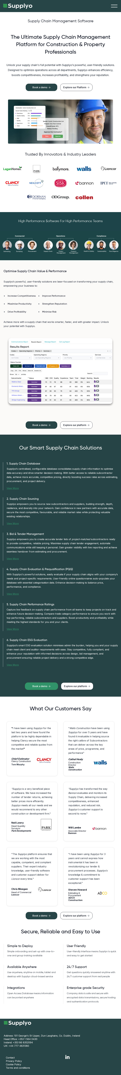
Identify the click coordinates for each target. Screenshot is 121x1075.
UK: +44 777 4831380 (16, 1046)
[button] (114, 6)
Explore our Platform (76, 87)
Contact (10, 1057)
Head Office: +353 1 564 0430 (20, 1039)
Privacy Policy (14, 1061)
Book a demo (41, 425)
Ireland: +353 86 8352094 (18, 1042)
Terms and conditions (18, 1067)
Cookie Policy (13, 1064)
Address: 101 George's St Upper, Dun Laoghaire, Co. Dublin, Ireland (42, 1035)
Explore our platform (76, 425)
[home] (16, 6)
